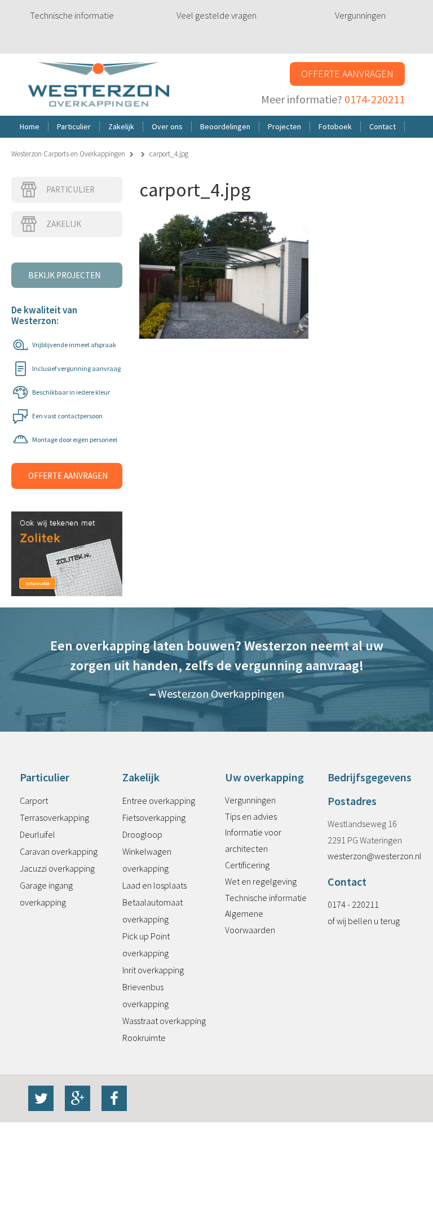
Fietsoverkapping (153, 817)
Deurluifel (37, 834)
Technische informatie (72, 15)
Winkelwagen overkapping (146, 860)
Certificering (247, 865)
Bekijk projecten (64, 275)
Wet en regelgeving (261, 881)
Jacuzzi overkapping (57, 868)
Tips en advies (251, 816)
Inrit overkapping (153, 970)
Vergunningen (360, 15)
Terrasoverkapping (54, 817)
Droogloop (142, 834)
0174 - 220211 (353, 904)
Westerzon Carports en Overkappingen (68, 154)
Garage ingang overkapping (46, 894)
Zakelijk (63, 223)
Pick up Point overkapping (146, 944)
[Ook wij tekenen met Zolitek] (66, 541)
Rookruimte (144, 1037)
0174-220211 (374, 99)
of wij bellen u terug (364, 920)
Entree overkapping (158, 800)
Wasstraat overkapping (164, 1020)
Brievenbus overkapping (145, 995)
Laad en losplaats (154, 885)
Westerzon (98, 85)
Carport (34, 800)
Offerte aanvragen (347, 73)
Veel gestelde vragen (216, 15)
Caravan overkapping (59, 851)
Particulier (70, 189)
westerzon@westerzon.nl (375, 855)
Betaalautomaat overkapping (152, 910)
